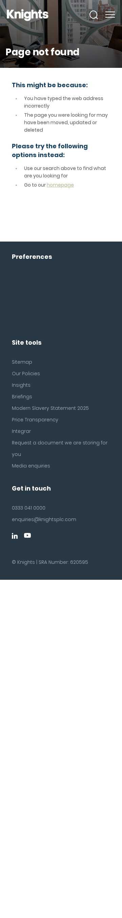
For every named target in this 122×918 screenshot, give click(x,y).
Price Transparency (35, 419)
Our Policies (26, 373)
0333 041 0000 (28, 507)
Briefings (22, 396)
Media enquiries (31, 465)
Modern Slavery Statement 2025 (50, 408)
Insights (21, 385)
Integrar (21, 431)
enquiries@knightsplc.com (44, 519)
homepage (60, 184)
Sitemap (22, 362)
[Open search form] (93, 15)
